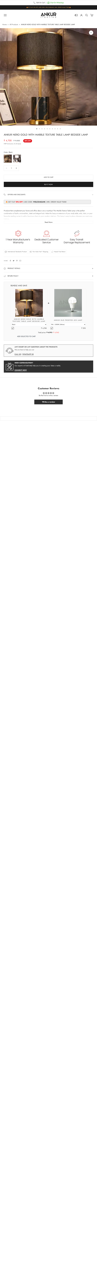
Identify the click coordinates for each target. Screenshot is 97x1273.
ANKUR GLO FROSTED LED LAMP (68, 320)
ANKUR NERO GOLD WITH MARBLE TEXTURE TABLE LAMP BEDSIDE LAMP (29, 320)
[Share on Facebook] (10, 261)
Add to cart (48, 177)
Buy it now (48, 184)
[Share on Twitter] (14, 261)
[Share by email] (20, 261)
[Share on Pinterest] (17, 261)
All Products (14, 24)
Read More (48, 222)
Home (4, 24)
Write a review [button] (48, 402)
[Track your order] (76, 15)
